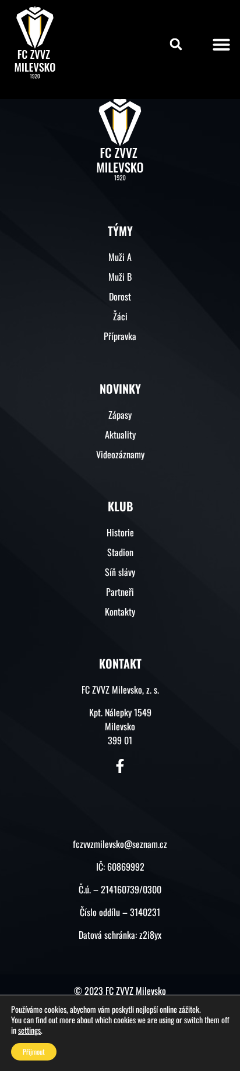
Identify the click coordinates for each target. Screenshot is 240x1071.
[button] (175, 44)
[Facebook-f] (120, 766)
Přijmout (34, 1051)
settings (29, 1030)
